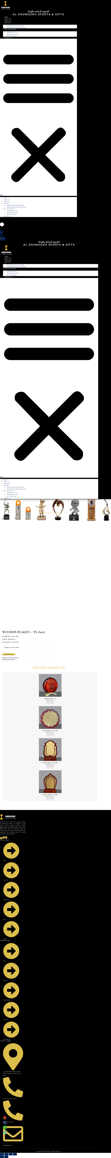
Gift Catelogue (11, 36)
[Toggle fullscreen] (6, 1154)
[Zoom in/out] (2, 1154)
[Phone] (5, 1129)
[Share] (11, 1154)
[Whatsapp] (5, 1134)
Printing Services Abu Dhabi (15, 25)
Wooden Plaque (37, 512)
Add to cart (9, 654)
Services (7, 22)
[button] (38, 117)
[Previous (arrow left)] (2, 1157)
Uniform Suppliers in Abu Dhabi (16, 27)
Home (29, 512)
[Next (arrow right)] (6, 1157)
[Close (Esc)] (15, 1154)
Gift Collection (10, 29)
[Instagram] (5, 1119)
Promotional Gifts (12, 34)
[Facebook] (5, 1124)
